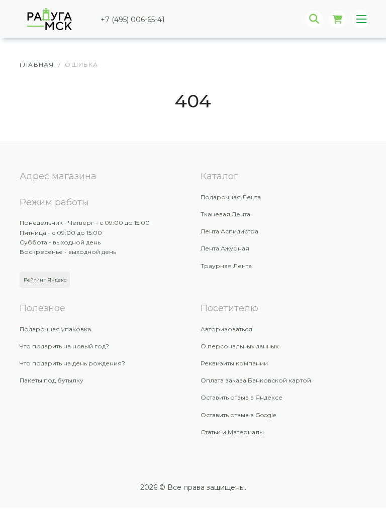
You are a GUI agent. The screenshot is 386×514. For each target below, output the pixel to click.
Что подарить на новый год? (64, 346)
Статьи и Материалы (232, 432)
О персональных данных (239, 346)
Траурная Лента (226, 266)
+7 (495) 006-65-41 (133, 19)
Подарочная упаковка (55, 329)
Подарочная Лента (231, 197)
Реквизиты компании (234, 363)
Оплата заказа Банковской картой (256, 380)
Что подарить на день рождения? (72, 363)
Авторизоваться (226, 329)
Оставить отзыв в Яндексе (241, 397)
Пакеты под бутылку (51, 380)
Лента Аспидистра (229, 231)
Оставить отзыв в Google (238, 415)
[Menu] (361, 19)
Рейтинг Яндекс (45, 280)
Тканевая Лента (225, 214)
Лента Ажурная (225, 248)
